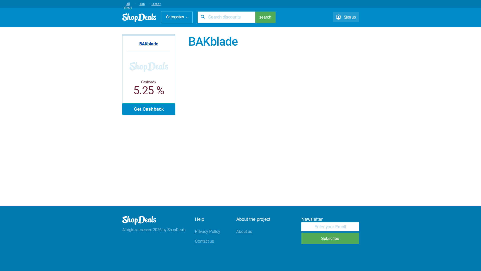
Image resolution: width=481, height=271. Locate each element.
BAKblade (148, 43)
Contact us (204, 241)
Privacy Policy (207, 231)
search (265, 17)
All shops (128, 4)
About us (244, 231)
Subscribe (330, 238)
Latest (156, 4)
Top (142, 4)
